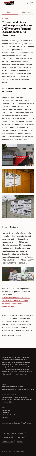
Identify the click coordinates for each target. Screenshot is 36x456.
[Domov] (9, 3)
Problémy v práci (8, 437)
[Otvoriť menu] (32, 3)
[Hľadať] (28, 3)
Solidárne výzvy (8, 441)
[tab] (10, 12)
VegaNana (20, 441)
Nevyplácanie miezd (18, 433)
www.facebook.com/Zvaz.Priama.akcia (20, 423)
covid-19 (5, 433)
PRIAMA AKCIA (19, 451)
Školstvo (21, 437)
